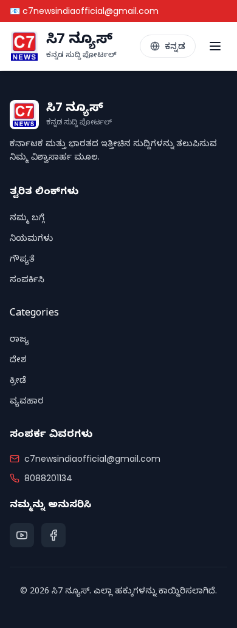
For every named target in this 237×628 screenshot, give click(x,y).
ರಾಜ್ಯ (19, 340)
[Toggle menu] (215, 46)
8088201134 (48, 478)
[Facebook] (53, 535)
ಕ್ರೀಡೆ (18, 382)
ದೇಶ (18, 361)
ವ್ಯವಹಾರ (27, 402)
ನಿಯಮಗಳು (31, 240)
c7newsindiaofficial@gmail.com (92, 459)
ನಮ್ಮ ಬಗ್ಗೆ (27, 219)
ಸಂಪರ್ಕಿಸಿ (27, 281)
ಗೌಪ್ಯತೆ (22, 260)
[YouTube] (22, 535)
